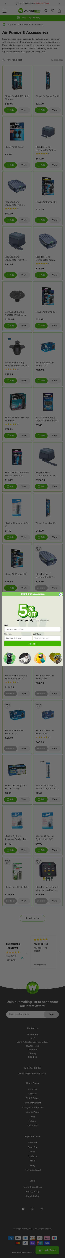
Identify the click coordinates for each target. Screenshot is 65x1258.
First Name (8, 634)
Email (6, 625)
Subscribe (32, 643)
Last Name (37, 634)
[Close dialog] (60, 594)
